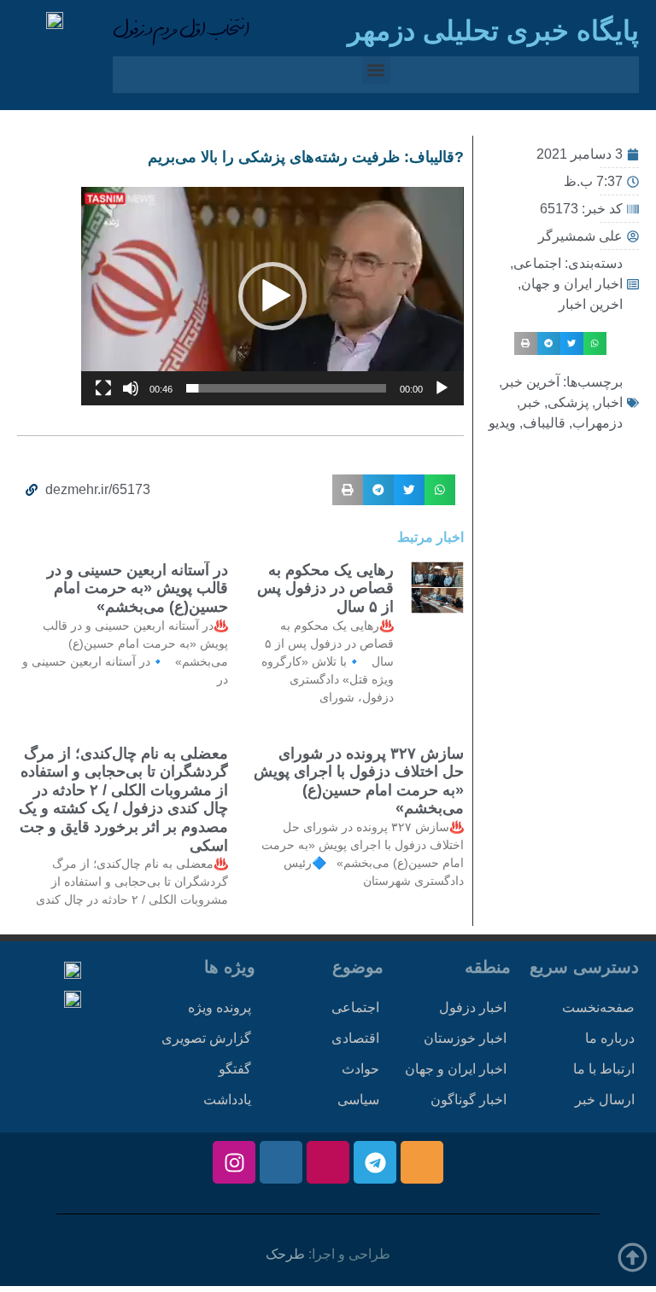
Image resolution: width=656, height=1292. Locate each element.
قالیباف (544, 423)
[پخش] (441, 388)
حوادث (360, 1069)
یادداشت (227, 1099)
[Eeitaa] (422, 1162)
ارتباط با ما (604, 1069)
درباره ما (610, 1038)
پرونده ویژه (219, 1007)
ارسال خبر (605, 1099)
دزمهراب (597, 423)
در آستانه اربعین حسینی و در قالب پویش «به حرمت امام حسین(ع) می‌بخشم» (137, 588)
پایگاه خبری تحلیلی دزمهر (493, 30)
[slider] (286, 388)
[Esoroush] (281, 1162)
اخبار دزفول (473, 1007)
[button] (376, 70)
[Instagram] (234, 1162)
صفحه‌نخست (598, 1007)
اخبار (609, 402)
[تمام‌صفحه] (103, 388)
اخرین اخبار (591, 304)
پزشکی (568, 402)
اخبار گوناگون (468, 1099)
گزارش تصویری (206, 1038)
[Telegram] (375, 1162)
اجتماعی (537, 263)
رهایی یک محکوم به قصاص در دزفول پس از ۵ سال (325, 588)
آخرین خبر (530, 382)
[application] (272, 296)
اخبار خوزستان (465, 1038)
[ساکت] (130, 388)
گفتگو (235, 1069)
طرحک (285, 1254)
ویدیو (502, 423)
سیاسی (358, 1099)
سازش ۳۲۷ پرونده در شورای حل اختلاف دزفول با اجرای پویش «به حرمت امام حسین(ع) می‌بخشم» (359, 781)
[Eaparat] (328, 1162)
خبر (530, 402)
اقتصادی (355, 1038)
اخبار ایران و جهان (572, 283)
